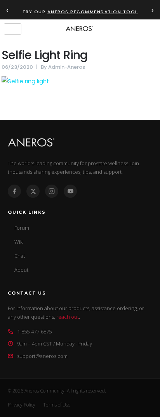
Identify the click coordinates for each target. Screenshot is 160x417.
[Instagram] (51, 191)
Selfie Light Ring (44, 55)
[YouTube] (70, 191)
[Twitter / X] (33, 191)
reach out (67, 316)
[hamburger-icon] (12, 29)
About (21, 269)
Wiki (19, 241)
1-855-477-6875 (34, 331)
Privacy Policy (21, 404)
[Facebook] (14, 191)
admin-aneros (66, 67)
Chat (19, 255)
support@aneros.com (42, 355)
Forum (21, 227)
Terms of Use (57, 404)
